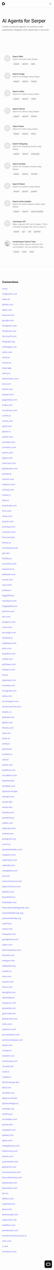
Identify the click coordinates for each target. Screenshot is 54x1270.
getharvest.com (10, 1018)
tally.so (5, 500)
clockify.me (7, 1066)
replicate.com (9, 828)
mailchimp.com (9, 860)
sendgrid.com (9, 992)
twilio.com (7, 352)
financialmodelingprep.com (15, 907)
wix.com (6, 616)
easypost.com (9, 1003)
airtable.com (8, 1092)
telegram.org (8, 341)
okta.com (6, 976)
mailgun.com (8, 960)
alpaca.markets (9, 1098)
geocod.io (7, 1209)
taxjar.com (7, 1045)
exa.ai (5, 674)
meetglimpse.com (11, 1145)
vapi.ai (5, 759)
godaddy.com (9, 1008)
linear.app (7, 368)
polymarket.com (10, 1161)
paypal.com (8, 394)
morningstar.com (10, 701)
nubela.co (7, 971)
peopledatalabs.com (12, 849)
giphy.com (7, 1140)
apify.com (7, 426)
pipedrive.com (9, 1167)
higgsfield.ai (8, 595)
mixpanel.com (9, 934)
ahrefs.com (7, 452)
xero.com (6, 1241)
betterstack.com (10, 378)
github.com (7, 304)
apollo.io (6, 431)
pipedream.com (10, 468)
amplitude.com (9, 505)
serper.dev (33, 29)
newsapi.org (8, 1108)
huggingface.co (9, 606)
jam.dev (6, 553)
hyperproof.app (9, 791)
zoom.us (6, 844)
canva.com (7, 421)
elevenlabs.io (8, 997)
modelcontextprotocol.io (14, 1235)
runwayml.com (9, 600)
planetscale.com (10, 1230)
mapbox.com (8, 484)
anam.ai (6, 299)
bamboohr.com (9, 1182)
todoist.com (8, 479)
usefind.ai (7, 923)
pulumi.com (8, 521)
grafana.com (8, 717)
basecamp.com (9, 1188)
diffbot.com (8, 1198)
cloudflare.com (9, 775)
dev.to (5, 1193)
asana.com (7, 764)
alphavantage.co (10, 1103)
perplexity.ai (8, 817)
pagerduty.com (9, 399)
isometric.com (9, 447)
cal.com (6, 876)
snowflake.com (9, 1119)
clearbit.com (8, 1055)
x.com (5, 1246)
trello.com (7, 1024)
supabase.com (9, 643)
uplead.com (8, 1135)
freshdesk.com (9, 902)
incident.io (7, 754)
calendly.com (8, 865)
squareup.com (9, 680)
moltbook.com (9, 1251)
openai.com (8, 981)
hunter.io (6, 495)
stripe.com (7, 405)
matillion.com (8, 1225)
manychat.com (9, 1219)
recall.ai (6, 357)
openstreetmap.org (11, 918)
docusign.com (9, 632)
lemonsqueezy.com (11, 950)
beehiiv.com (8, 891)
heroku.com (8, 727)
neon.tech (7, 585)
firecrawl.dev (8, 537)
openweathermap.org (12, 913)
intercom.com (9, 463)
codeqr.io (6, 1077)
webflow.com (8, 770)
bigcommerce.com (11, 886)
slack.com (7, 309)
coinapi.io (7, 1050)
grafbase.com (9, 664)
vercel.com (7, 579)
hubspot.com (8, 669)
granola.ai (7, 749)
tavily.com (7, 516)
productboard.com (11, 1172)
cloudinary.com (9, 410)
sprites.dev (7, 1124)
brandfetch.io (8, 897)
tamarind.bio (8, 780)
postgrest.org (9, 838)
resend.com (8, 833)
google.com (8, 320)
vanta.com (7, 928)
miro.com (6, 510)
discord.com (8, 315)
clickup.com (8, 489)
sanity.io (6, 743)
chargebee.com (9, 870)
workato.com (8, 442)
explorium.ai (8, 569)
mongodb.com (9, 690)
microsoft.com (9, 336)
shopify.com (8, 812)
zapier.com (7, 436)
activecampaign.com (12, 1040)
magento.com (9, 854)
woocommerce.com (12, 881)
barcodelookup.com (12, 1177)
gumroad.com (9, 1013)
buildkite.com (8, 653)
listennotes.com (10, 1151)
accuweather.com (11, 1034)
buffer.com (7, 389)
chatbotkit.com (9, 294)
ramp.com (7, 696)
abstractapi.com (10, 1214)
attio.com (7, 648)
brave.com (7, 987)
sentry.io (6, 373)
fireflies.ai (7, 558)
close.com (7, 627)
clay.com (6, 733)
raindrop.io (7, 1114)
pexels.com (7, 1156)
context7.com (8, 532)
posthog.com (8, 526)
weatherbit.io (8, 1204)
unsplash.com (9, 1129)
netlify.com (7, 659)
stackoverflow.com (11, 706)
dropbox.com (8, 622)
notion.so (6, 362)
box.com (6, 384)
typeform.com (9, 1029)
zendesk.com (8, 786)
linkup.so (6, 542)
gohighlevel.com (10, 939)
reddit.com (7, 823)
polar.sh (6, 738)
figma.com (7, 458)
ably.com (6, 1087)
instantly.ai (7, 637)
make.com (7, 944)
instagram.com (9, 325)
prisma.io (6, 590)
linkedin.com (8, 955)
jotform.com (8, 611)
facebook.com (9, 331)
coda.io (5, 1071)
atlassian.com (9, 574)
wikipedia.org (8, 965)
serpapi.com (8, 796)
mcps (4, 288)
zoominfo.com (9, 563)
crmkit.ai (6, 415)
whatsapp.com (9, 346)
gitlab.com (7, 722)
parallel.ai (7, 473)
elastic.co (7, 712)
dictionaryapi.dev (10, 1082)
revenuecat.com (10, 548)
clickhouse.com (9, 1061)
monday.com (8, 685)
